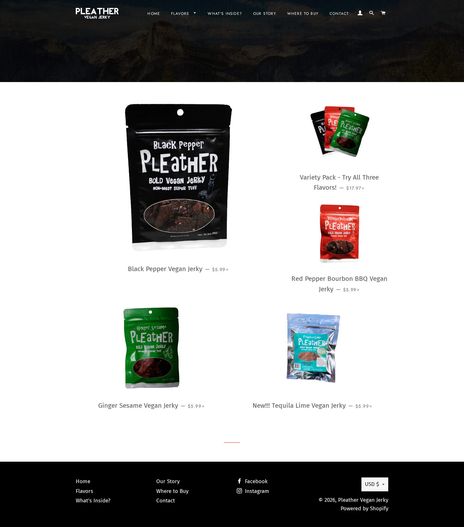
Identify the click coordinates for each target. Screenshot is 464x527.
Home (153, 13)
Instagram (256, 491)
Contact (339, 13)
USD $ (372, 484)
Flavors (181, 13)
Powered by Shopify (364, 508)
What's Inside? (225, 13)
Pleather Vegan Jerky (363, 500)
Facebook (255, 481)
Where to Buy (302, 13)
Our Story (264, 13)
